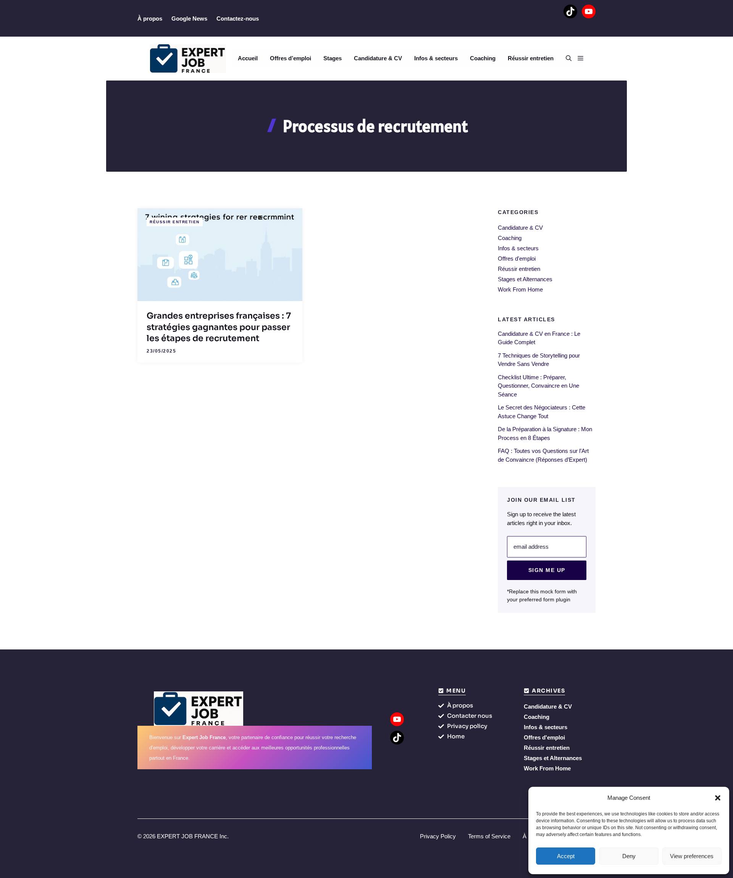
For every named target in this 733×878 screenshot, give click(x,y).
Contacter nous (469, 715)
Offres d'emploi (517, 258)
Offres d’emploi (290, 58)
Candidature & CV (378, 58)
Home (456, 736)
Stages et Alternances (525, 279)
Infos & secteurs (436, 58)
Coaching (483, 58)
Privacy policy (467, 726)
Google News (189, 18)
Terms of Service (489, 836)
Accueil (248, 58)
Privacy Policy (438, 836)
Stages (332, 58)
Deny (629, 856)
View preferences (692, 856)
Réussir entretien (531, 58)
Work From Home (520, 289)
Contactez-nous (237, 18)
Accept (566, 856)
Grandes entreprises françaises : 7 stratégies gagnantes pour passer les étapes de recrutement (219, 327)
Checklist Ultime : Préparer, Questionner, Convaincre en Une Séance (538, 386)
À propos (149, 18)
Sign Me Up (546, 570)
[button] (718, 798)
